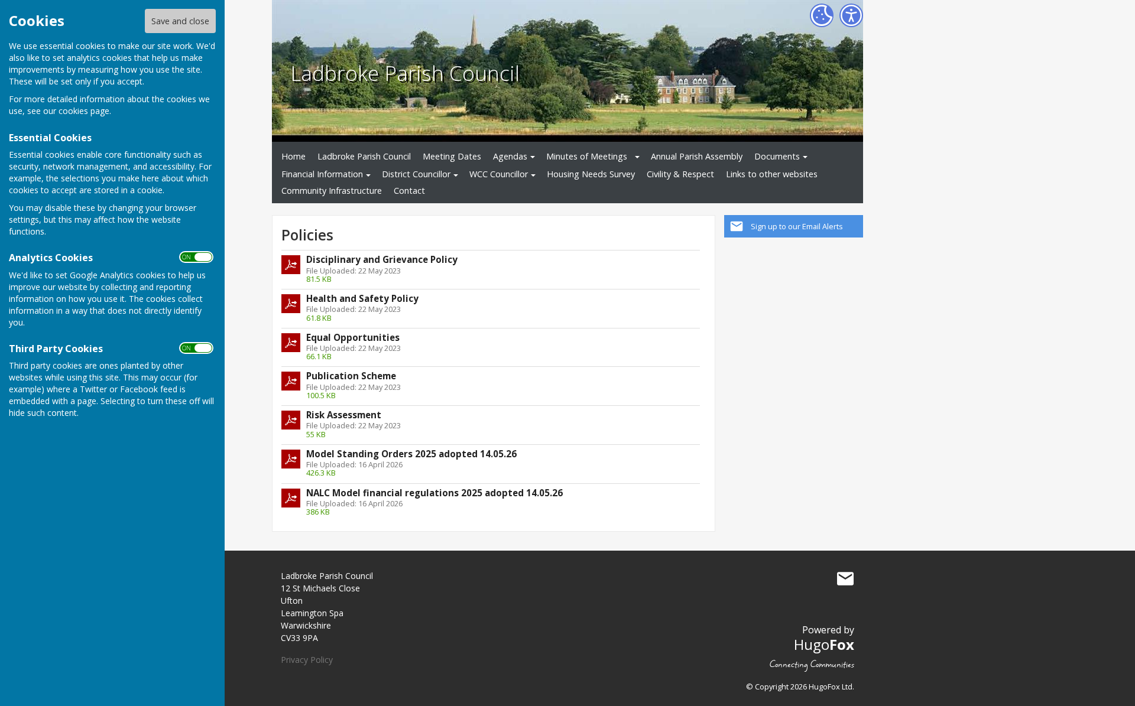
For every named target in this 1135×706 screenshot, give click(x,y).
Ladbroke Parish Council (405, 72)
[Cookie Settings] (822, 15)
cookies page (84, 110)
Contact (409, 190)
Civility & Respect (680, 174)
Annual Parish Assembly (696, 156)
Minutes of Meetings (586, 156)
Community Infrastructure (331, 190)
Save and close (180, 21)
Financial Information (322, 174)
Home (293, 156)
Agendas (510, 156)
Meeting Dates (452, 156)
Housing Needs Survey (591, 174)
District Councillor (416, 174)
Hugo (824, 644)
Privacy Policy (307, 659)
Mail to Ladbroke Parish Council (845, 578)
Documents (777, 156)
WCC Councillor (498, 174)
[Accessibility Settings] (851, 15)
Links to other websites (772, 174)
